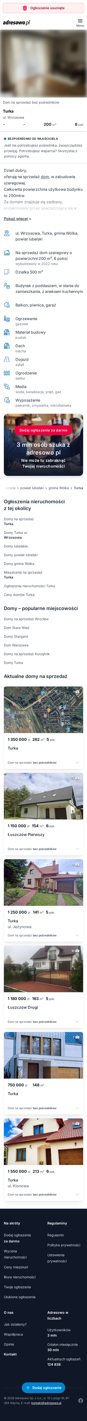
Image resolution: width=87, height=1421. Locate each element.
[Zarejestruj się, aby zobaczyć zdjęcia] (43, 64)
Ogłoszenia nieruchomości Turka (29, 586)
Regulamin (55, 1235)
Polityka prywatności (63, 1245)
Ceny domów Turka (19, 595)
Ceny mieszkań (16, 1267)
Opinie (9, 1344)
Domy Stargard (16, 636)
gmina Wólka (59, 488)
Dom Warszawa (16, 645)
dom (45, 176)
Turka (78, 488)
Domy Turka (13, 663)
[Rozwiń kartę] (77, 763)
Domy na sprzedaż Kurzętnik (27, 654)
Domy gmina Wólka (19, 564)
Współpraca (13, 1334)
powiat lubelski (32, 488)
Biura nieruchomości (20, 1277)
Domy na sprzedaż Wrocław (26, 619)
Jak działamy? (15, 1324)
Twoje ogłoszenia (17, 1287)
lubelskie (8, 488)
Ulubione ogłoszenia (20, 1297)
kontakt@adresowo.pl (46, 1403)
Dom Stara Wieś (16, 628)
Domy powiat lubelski (20, 555)
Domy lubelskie (16, 546)
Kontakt (10, 1354)
